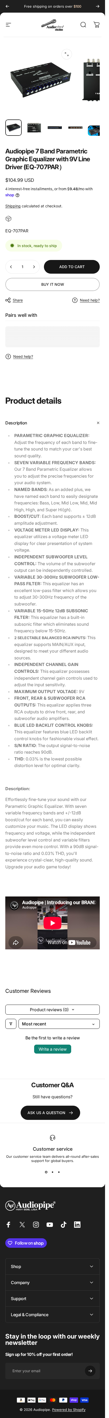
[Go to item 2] (34, 127)
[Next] (97, 6)
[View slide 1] (46, 1172)
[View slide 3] (59, 1172)
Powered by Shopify (68, 1409)
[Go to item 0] (13, 127)
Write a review (53, 1049)
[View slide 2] (52, 1172)
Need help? (90, 300)
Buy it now (52, 284)
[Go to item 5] (96, 131)
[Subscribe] (90, 1371)
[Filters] (10, 1024)
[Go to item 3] (55, 127)
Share (18, 300)
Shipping (13, 206)
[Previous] (7, 6)
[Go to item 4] (75, 127)
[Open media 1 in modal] (66, 54)
